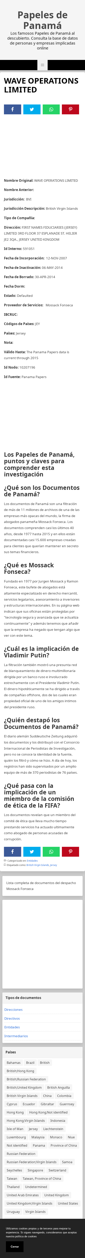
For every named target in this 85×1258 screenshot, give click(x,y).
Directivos (12, 1018)
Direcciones (13, 1009)
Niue (71, 1137)
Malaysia (37, 1137)
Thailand (13, 1187)
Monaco (56, 1137)
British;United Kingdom (24, 1087)
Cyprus (12, 1104)
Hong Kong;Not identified (48, 1112)
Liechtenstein (53, 1129)
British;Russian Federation (26, 1079)
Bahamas (14, 1062)
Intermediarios (16, 1036)
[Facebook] (12, 109)
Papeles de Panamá (42, 20)
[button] (42, 65)
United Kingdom (56, 1195)
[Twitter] (32, 109)
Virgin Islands (35, 1212)
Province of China (64, 1145)
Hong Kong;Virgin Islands (26, 1120)
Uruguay (13, 1212)
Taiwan (12, 1178)
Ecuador (29, 1104)
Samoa (67, 1162)
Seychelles (14, 1170)
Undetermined (36, 1187)
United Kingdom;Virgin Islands (29, 1203)
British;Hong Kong (20, 1071)
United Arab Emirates (23, 1195)
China (47, 1096)
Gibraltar (47, 1104)
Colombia (64, 1096)
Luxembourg (16, 1137)
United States (68, 1203)
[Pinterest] (71, 109)
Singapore (35, 1170)
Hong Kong (15, 1112)
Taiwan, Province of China (42, 1178)
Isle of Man (15, 1129)
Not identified (17, 1145)
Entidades (32, 860)
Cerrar (15, 1246)
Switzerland (57, 1170)
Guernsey (67, 1104)
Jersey (53, 865)
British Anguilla (58, 1087)
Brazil (30, 1062)
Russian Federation (21, 1154)
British (45, 1062)
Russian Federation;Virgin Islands (32, 1162)
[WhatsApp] (51, 109)
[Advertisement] (42, 143)
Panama (39, 1145)
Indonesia (57, 1120)
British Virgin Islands (37, 865)
